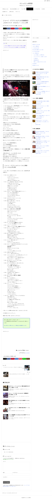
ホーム (4, 15)
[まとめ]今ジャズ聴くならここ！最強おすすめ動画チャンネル (15, 325)
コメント (4, 461)
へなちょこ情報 (35, 46)
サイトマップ (15, 492)
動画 (24, 350)
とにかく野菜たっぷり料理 (39, 54)
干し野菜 (36, 58)
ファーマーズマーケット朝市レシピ (40, 56)
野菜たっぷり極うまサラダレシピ (40, 61)
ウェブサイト (5, 477)
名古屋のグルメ (35, 65)
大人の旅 (34, 63)
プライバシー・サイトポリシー (7, 492)
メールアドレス (14, 472)
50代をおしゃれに (36, 44)
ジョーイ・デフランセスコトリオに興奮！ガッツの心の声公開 (14, 47)
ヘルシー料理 (35, 53)
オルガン (27, 350)
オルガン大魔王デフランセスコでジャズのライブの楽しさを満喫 (15, 45)
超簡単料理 (36, 60)
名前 (3, 472)
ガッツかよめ (27, 352)
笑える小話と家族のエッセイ (37, 49)
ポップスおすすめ (35, 51)
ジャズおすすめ (9, 15)
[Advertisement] (16, 58)
